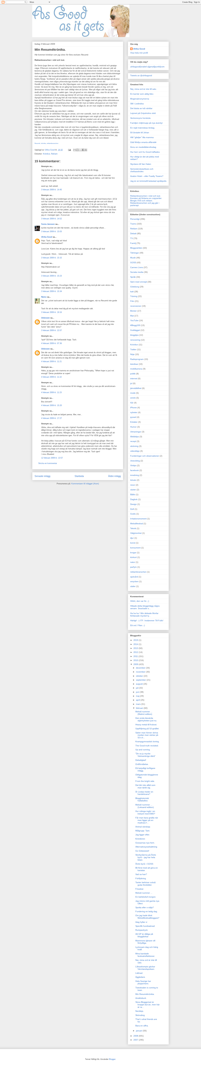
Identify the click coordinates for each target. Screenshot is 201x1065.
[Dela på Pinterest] (85, 149)
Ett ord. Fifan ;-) (137, 625)
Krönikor (46, 154)
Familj (133, 243)
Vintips (133, 465)
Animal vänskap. (143, 827)
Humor (133, 427)
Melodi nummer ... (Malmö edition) (143, 712)
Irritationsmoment (138, 518)
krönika (43, 143)
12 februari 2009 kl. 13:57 (52, 458)
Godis (133, 514)
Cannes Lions (136, 267)
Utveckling (135, 461)
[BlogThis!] (77, 149)
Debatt (133, 233)
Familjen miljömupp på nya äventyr (146, 123)
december (141, 668)
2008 (136, 1036)
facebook (134, 470)
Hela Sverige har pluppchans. (143, 982)
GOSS (133, 262)
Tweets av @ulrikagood (141, 75)
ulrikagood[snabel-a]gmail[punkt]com (147, 66)
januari (139, 1030)
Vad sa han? (141, 874)
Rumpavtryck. (141, 930)
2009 (136, 664)
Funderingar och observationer (144, 456)
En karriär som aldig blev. (142, 94)
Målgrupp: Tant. (142, 830)
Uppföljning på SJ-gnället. (147, 728)
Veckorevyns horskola (140, 118)
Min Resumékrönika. (145, 994)
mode (133, 393)
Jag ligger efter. (142, 834)
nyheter (133, 412)
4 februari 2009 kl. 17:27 (51, 418)
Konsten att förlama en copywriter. (146, 198)
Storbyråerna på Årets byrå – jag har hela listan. (145, 857)
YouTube (134, 320)
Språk (133, 277)
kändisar (134, 364)
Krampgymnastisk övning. (147, 741)
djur (132, 538)
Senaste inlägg (42, 476)
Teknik (133, 528)
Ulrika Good (46, 237)
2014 (136, 644)
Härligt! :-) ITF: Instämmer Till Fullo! (146, 620)
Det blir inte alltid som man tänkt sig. (145, 786)
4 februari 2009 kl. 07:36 (51, 343)
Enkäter (133, 422)
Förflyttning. (140, 878)
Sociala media (136, 272)
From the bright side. (145, 781)
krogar (133, 552)
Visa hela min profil (139, 53)
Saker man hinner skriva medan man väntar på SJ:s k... (146, 735)
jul (131, 383)
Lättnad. (139, 973)
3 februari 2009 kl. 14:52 (51, 219)
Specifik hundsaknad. (145, 926)
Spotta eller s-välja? (144, 907)
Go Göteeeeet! (142, 851)
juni (138, 692)
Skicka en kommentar (47, 463)
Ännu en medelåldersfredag (143, 147)
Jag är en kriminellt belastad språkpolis (148, 181)
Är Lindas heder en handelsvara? (144, 793)
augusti (139, 684)
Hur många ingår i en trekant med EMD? (145, 812)
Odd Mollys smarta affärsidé (143, 142)
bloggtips (134, 335)
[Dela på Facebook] (83, 149)
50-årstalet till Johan (139, 132)
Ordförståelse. (142, 764)
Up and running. (142, 749)
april (138, 700)
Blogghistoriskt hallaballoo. (142, 799)
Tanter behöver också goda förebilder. (145, 883)
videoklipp (134, 451)
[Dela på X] (80, 149)
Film (132, 301)
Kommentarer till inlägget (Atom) (85, 484)
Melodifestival (136, 523)
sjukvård (134, 577)
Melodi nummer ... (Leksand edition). (144, 806)
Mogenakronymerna (139, 99)
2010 (136, 660)
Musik (133, 257)
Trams (133, 224)
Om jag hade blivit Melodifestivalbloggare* (147, 916)
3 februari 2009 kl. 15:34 (51, 291)
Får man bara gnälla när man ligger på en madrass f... (146, 820)
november (141, 672)
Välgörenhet (136, 533)
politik (133, 373)
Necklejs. (139, 1011)
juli (137, 688)
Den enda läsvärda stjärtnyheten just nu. (146, 719)
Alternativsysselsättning (146, 847)
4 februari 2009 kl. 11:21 (51, 361)
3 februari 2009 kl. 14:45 (51, 190)
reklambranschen (52, 143)
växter (133, 489)
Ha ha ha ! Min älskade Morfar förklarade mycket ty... (144, 614)
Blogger (112, 1059)
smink (133, 398)
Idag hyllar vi (141, 922)
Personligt (134, 219)
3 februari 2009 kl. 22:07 (51, 330)
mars (138, 704)
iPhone (133, 407)
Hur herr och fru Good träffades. (145, 152)
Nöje (132, 354)
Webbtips (134, 436)
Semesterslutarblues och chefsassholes (141, 170)
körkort (133, 557)
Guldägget (135, 330)
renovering (135, 340)
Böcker (133, 311)
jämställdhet (135, 388)
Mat (132, 316)
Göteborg (134, 286)
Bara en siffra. (141, 1025)
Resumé (37, 143)
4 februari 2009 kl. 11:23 (51, 392)
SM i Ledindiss (137, 103)
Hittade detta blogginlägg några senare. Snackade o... (145, 607)
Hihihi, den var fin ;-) (139, 601)
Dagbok (133, 499)
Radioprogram (137, 359)
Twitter (133, 349)
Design (133, 504)
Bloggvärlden (136, 248)
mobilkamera (136, 369)
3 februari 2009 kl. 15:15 (51, 258)
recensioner (135, 306)
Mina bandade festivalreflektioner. (145, 954)
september (141, 680)
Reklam (54, 154)
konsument (135, 548)
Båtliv (132, 494)
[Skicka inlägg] (69, 150)
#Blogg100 (135, 325)
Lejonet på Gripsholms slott (143, 113)
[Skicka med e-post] (74, 149)
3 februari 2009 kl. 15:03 (51, 231)
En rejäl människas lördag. (142, 128)
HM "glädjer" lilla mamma (142, 137)
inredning (134, 475)
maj (138, 696)
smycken (134, 581)
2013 (136, 648)
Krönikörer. (140, 839)
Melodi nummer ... (143, 893)
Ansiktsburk (140, 998)
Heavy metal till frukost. (146, 724)
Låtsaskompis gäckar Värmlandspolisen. (145, 967)
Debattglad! (140, 760)
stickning (134, 446)
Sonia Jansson (48, 224)
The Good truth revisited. (147, 745)
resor (132, 485)
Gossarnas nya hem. (145, 843)
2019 (136, 640)
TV (131, 238)
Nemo (43, 297)
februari (140, 708)
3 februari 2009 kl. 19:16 (51, 312)
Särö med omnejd (138, 282)
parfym (133, 567)
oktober (140, 676)
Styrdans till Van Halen (140, 164)
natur (132, 562)
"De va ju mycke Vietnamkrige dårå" (145, 754)
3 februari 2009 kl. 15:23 (51, 276)
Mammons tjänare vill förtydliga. (145, 941)
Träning (133, 296)
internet (133, 378)
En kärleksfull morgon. (145, 897)
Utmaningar (135, 432)
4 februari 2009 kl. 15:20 (51, 405)
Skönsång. (140, 1015)
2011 (135, 656)
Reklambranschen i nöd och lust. (145, 196)
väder (133, 586)
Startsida (79, 476)
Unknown (45, 318)
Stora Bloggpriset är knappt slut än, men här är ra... (147, 1004)
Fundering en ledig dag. (146, 911)
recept (133, 441)
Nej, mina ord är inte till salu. (143, 89)
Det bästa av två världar (141, 108)
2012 (136, 652)
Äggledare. (140, 977)
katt (132, 291)
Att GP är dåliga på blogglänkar (144, 935)
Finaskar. (139, 889)
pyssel (133, 417)
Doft (132, 509)
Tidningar (134, 253)
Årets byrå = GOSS (144, 864)
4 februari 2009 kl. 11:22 (51, 377)
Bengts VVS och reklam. (141, 200)
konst (132, 543)
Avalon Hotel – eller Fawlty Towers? (146, 176)
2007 (136, 1040)
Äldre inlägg (114, 476)
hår (131, 402)
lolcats (133, 480)
